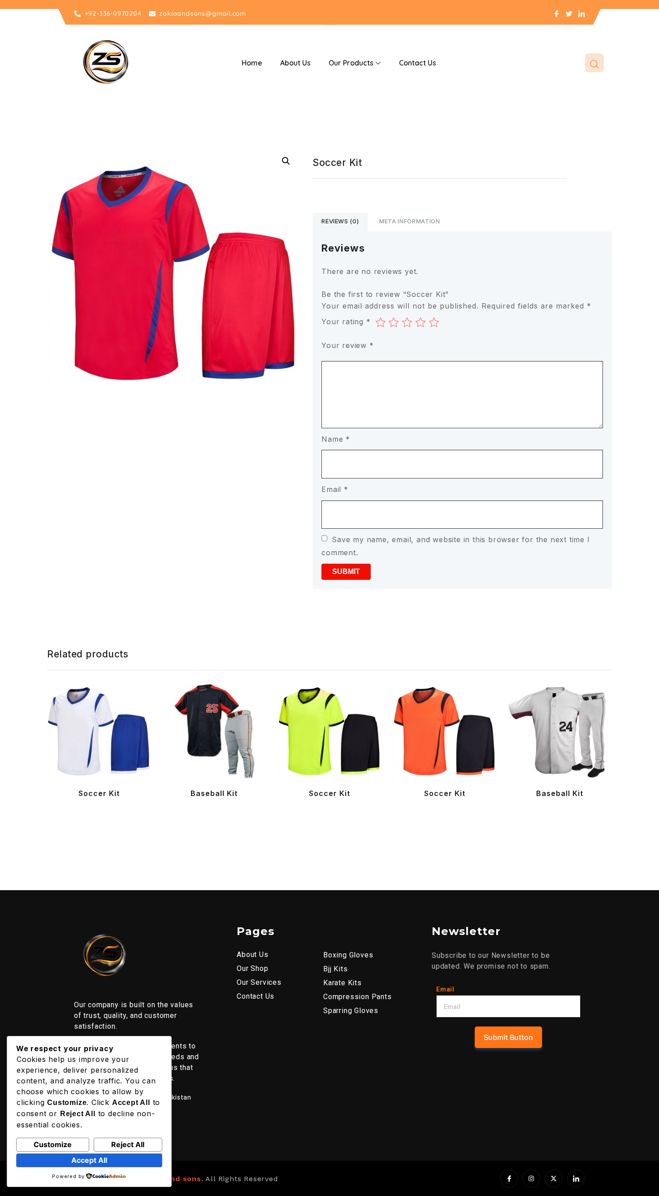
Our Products (351, 62)
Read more (79, 758)
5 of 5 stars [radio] (434, 322)
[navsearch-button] (594, 62)
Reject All (127, 1144)
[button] (286, 161)
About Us (295, 62)
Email (334, 489)
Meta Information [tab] (409, 221)
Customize (53, 1144)
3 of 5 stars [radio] (407, 322)
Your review (347, 345)
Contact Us (417, 62)
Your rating (345, 321)
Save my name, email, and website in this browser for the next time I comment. (455, 546)
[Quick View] (67, 758)
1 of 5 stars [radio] (380, 322)
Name (335, 439)
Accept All (89, 1160)
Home (252, 62)
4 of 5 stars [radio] (420, 322)
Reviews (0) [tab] (340, 221)
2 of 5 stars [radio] (393, 322)
